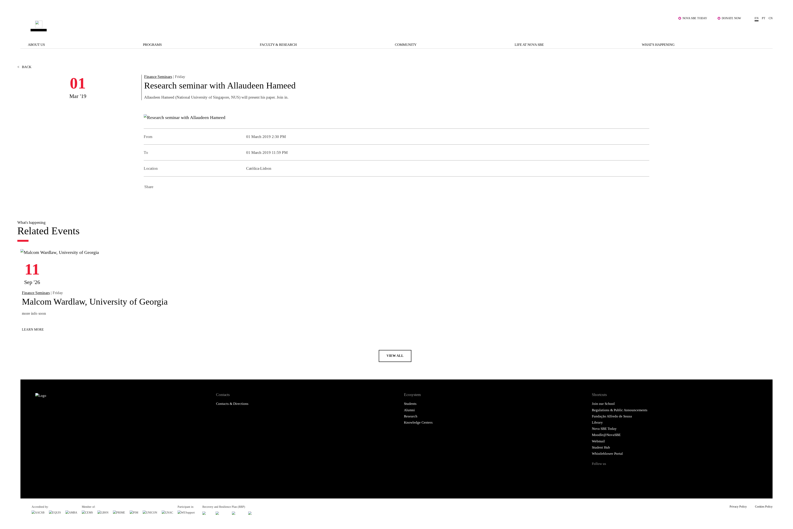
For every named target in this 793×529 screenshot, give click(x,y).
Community (406, 45)
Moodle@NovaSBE (606, 435)
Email (182, 199)
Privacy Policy (738, 506)
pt (763, 18)
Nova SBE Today (695, 18)
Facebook (148, 199)
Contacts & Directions (232, 404)
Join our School (603, 404)
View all (395, 355)
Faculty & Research (278, 45)
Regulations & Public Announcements (619, 410)
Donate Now (731, 18)
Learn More (33, 329)
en (757, 18)
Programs (152, 45)
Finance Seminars (158, 76)
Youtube (645, 473)
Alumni (409, 410)
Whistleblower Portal (607, 454)
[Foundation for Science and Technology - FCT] (206, 513)
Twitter (160, 199)
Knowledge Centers (418, 422)
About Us (36, 45)
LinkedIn (171, 199)
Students (410, 404)
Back (24, 67)
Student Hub (601, 447)
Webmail (598, 441)
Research (410, 416)
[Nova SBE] (325, 26)
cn (771, 18)
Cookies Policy (764, 506)
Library (597, 422)
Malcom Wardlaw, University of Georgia (95, 301)
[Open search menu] (768, 29)
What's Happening (658, 45)
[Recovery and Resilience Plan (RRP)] (221, 513)
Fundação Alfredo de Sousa (612, 416)
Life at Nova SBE (529, 45)
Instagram (620, 473)
